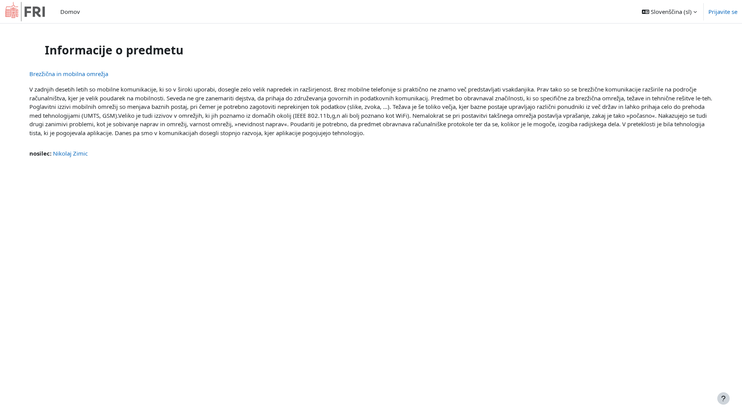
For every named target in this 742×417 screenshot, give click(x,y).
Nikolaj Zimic (70, 153)
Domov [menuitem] (70, 11)
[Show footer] (723, 398)
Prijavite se (722, 11)
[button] (669, 11)
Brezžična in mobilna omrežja (68, 74)
